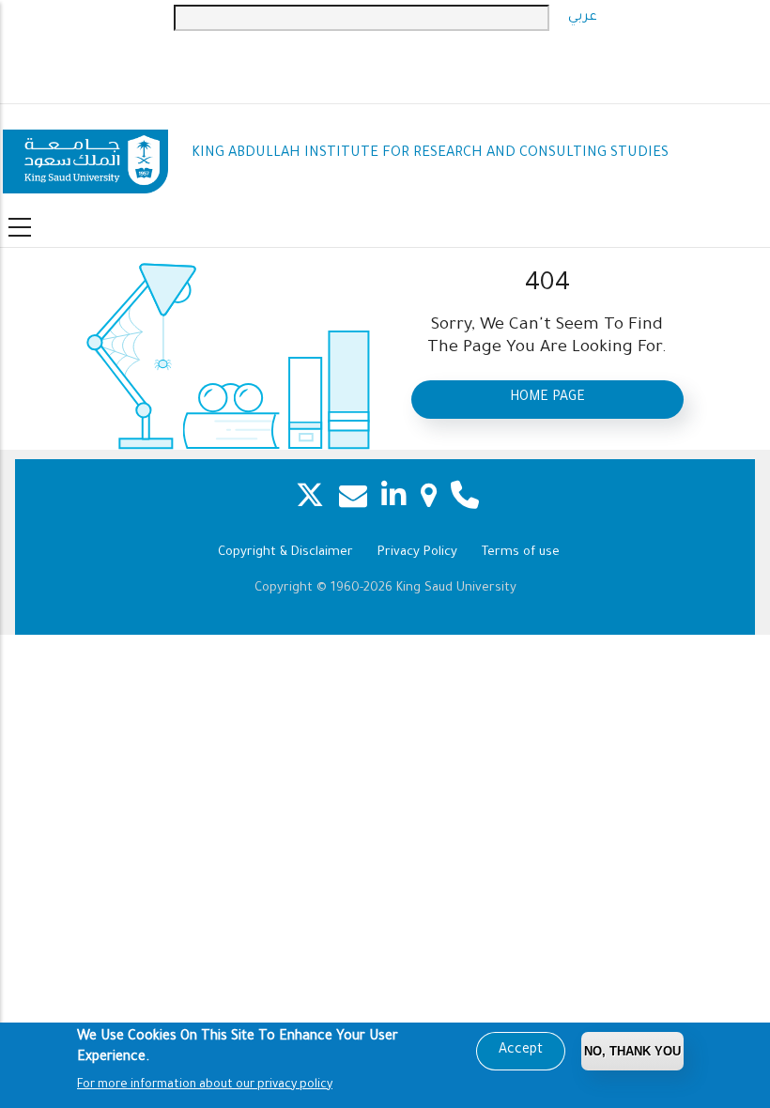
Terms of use (521, 553)
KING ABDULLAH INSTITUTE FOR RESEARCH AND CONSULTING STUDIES (430, 154)
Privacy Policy (417, 553)
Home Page (547, 398)
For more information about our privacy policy (204, 1085)
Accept (521, 1050)
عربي (582, 17)
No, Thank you (632, 1051)
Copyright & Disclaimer (285, 553)
